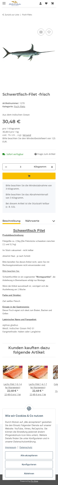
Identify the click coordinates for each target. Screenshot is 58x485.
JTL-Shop (34, 481)
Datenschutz (25, 447)
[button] (40, 3)
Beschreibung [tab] (11, 220)
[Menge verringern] (6, 167)
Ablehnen (29, 473)
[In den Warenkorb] (4, 24)
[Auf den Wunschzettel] (49, 32)
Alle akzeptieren (29, 455)
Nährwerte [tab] (32, 220)
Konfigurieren (29, 464)
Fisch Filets (19, 106)
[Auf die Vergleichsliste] (41, 32)
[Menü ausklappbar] (4, 2)
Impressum (10, 447)
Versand (27, 135)
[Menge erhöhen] (52, 167)
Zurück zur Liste (12, 14)
